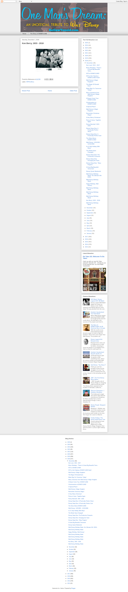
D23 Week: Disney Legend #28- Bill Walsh (97, 300)
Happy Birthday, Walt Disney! (76, 532)
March (89, 228)
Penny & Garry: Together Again (76, 496)
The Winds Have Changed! (91, 151)
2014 (86, 244)
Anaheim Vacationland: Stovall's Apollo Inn (97, 352)
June (88, 220)
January (89, 233)
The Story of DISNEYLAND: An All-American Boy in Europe (98, 326)
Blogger (73, 588)
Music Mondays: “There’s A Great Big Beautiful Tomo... (93, 69)
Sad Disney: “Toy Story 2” (98, 365)
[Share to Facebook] (51, 79)
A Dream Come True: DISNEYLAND (92, 99)
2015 (86, 241)
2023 (86, 48)
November (90, 207)
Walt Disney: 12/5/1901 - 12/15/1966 (93, 143)
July (88, 218)
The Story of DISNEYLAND (38, 33)
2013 (86, 247)
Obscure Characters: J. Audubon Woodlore (97, 391)
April (88, 225)
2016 (86, 239)
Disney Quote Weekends (93, 171)
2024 (86, 45)
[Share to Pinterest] (52, 79)
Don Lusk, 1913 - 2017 (93, 65)
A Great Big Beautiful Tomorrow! (92, 167)
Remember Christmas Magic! (76, 491)
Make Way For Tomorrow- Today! (77, 477)
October (89, 210)
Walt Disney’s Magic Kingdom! (92, 80)
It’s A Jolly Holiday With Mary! (76, 510)
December (90, 63)
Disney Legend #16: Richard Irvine (97, 340)
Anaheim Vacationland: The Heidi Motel (97, 312)
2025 (86, 42)
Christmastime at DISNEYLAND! (91, 103)
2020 (86, 55)
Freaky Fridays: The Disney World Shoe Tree (98, 418)
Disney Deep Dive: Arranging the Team (92, 159)
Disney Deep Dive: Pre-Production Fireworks (93, 155)
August (89, 215)
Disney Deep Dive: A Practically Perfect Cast (93, 134)
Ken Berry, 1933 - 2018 (93, 200)
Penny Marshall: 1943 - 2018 (76, 498)
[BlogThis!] (47, 79)
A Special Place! (91, 106)
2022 (86, 50)
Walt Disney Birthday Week (75, 529)
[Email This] (45, 79)
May (88, 223)
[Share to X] (49, 79)
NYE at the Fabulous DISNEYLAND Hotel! (93, 76)
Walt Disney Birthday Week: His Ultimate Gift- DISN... (94, 175)
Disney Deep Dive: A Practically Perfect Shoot (92, 130)
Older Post (73, 91)
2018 (86, 60)
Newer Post (26, 91)
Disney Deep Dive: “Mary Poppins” (77, 520)
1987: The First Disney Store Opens (97, 378)
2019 (86, 58)
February (89, 231)
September (90, 213)
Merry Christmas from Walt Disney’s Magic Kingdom (92, 94)
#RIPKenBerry (30, 82)
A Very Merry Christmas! (93, 117)
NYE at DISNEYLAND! (92, 73)
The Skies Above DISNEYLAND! (91, 139)
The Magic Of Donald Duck (75, 475)
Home (24, 33)
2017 (86, 236)
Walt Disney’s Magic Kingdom (92, 109)
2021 (86, 53)
